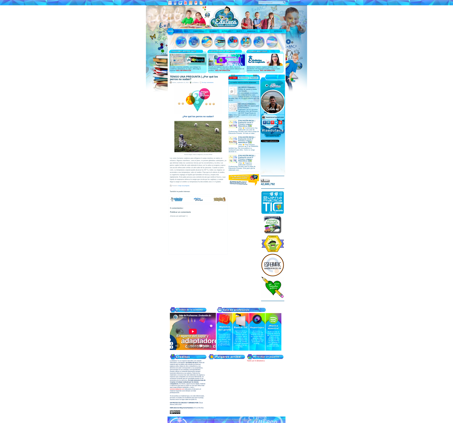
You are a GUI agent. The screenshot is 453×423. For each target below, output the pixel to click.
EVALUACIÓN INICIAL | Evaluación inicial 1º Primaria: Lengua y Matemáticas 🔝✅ (246, 123)
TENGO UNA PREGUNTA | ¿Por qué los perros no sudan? (194, 78)
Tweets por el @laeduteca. (256, 361)
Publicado (254, 78)
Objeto (240, 31)
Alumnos (214, 31)
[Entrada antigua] (219, 201)
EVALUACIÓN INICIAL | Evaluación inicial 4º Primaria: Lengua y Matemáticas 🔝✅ (246, 139)
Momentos (252, 31)
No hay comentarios (208, 82)
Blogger (237, 420)
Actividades (227, 31)
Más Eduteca (243, 78)
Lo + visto (233, 78)
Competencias (199, 31)
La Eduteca (214, 420)
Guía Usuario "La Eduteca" (249, 420)
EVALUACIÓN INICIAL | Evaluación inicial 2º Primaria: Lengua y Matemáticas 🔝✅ (246, 158)
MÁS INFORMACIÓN (183, 70)
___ (170, 31)
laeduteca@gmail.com (177, 389)
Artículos (279, 31)
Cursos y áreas (182, 31)
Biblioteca (265, 31)
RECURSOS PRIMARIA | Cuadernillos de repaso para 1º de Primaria (248, 105)
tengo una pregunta (183, 185)
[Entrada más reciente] (176, 201)
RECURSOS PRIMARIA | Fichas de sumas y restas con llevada (247, 89)
